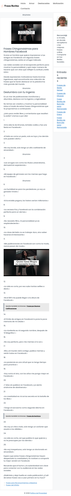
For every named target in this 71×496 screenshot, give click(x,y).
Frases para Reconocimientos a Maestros (21, 483)
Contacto (25, 8)
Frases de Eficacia (61, 94)
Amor (31, 3)
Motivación (58, 3)
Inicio (23, 3)
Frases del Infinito (12, 485)
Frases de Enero (61, 113)
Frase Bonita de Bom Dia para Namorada (62, 104)
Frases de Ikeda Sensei (61, 87)
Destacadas (44, 3)
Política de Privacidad (38, 493)
